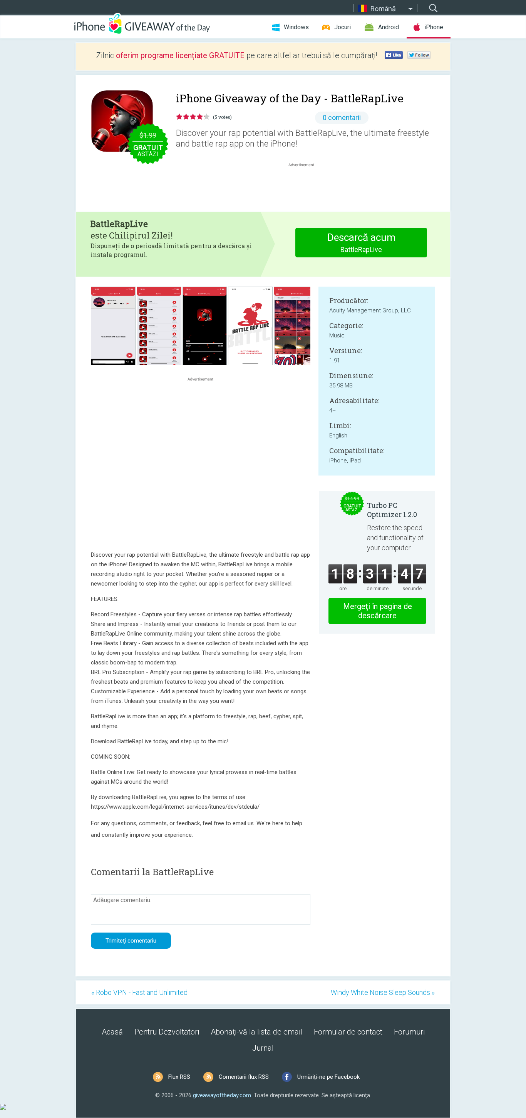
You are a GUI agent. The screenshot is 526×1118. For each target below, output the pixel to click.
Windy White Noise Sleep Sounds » (383, 992)
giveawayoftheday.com (222, 1095)
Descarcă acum (361, 243)
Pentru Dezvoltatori (166, 1031)
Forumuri (409, 1031)
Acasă (112, 1031)
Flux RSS (179, 1076)
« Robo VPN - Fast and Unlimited (139, 992)
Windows (296, 27)
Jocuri (342, 27)
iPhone (433, 27)
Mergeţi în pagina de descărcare (377, 611)
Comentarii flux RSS (244, 1076)
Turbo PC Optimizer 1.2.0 (392, 510)
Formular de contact (348, 1031)
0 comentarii (342, 117)
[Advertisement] (305, 187)
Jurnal (263, 1048)
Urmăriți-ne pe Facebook (328, 1076)
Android (388, 27)
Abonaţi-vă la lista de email (256, 1031)
